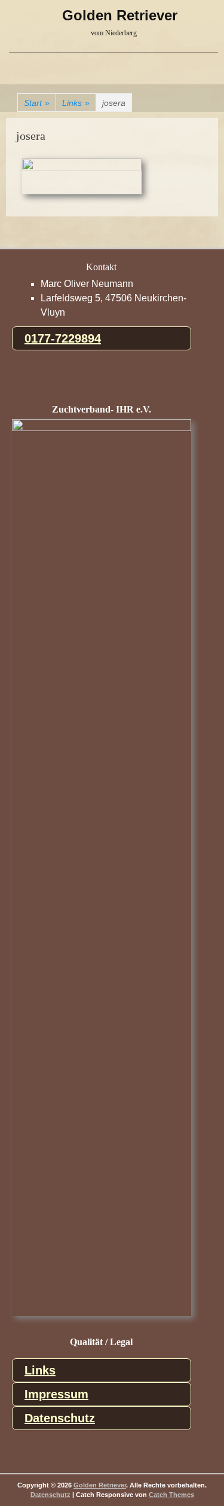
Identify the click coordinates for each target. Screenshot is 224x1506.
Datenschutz (59, 1418)
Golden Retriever (119, 15)
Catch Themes (171, 1494)
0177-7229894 (62, 338)
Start (37, 103)
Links (76, 103)
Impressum (56, 1394)
